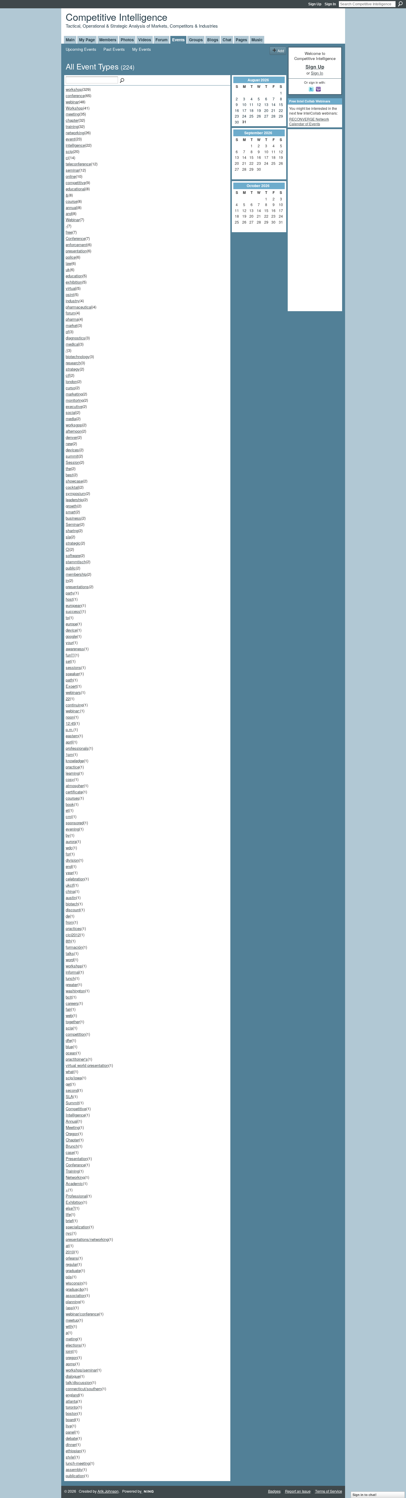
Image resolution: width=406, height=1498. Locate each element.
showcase (74, 481)
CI (68, 549)
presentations (77, 586)
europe (71, 624)
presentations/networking (87, 1239)
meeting (72, 114)
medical (72, 344)
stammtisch (76, 561)
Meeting (72, 1127)
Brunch (72, 1146)
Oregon (72, 1133)
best (69, 474)
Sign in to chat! (365, 1495)
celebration (75, 879)
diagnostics (75, 338)
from (69, 922)
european (73, 605)
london (71, 381)
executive (74, 406)
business (73, 518)
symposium (76, 493)
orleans (72, 1258)
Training (72, 1171)
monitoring (75, 400)
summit (72, 456)
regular (71, 1264)
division (72, 860)
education (74, 276)
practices (73, 928)
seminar (72, 170)
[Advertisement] (313, 220)
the (68, 468)
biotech (72, 904)
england (72, 1395)
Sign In (330, 4)
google (71, 636)
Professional (76, 1196)
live (69, 1426)
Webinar (73, 219)
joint (69, 1351)
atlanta (71, 1401)
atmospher (75, 785)
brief (69, 1220)
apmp (70, 1363)
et (67, 810)
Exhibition (74, 1202)
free (69, 232)
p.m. (69, 729)
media (71, 418)
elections (73, 1345)
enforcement (76, 244)
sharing (72, 530)
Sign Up (314, 4)
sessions (73, 667)
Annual (72, 1121)
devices (72, 450)
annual (71, 207)
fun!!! (70, 655)
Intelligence (75, 1115)
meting (71, 1339)
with (69, 1326)
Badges (274, 1491)
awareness (75, 648)
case (70, 1152)
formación (74, 947)
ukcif (70, 885)
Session (73, 462)
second (72, 1090)
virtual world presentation (87, 1065)
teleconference (78, 164)
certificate (74, 792)
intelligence (75, 145)
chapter (72, 120)
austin (71, 897)
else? (70, 1208)
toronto (72, 1407)
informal (72, 972)
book (70, 804)
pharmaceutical (79, 307)
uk (68, 269)
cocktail (72, 487)
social (71, 412)
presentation (76, 251)
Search (400, 4)
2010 (70, 1252)
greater (72, 984)
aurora (71, 841)
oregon (71, 1357)
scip (69, 151)
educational (75, 189)
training (72, 126)
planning (73, 1301)
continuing (74, 705)
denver (71, 437)
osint (70, 294)
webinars (73, 692)
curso (70, 387)
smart (70, 512)
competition (76, 1034)
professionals (77, 748)
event (70, 139)
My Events (141, 49)
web (69, 1015)
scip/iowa (74, 1078)
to (67, 617)
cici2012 (73, 934)
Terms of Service (328, 1491)
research (73, 363)
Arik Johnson (108, 1491)
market (72, 325)
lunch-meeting (78, 1463)
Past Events (114, 49)
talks (70, 953)
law (68, 263)
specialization (77, 1227)
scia (69, 1028)
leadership (74, 499)
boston (71, 1413)
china (70, 891)
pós (69, 1276)
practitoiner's (77, 1059)
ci (67, 157)
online (71, 176)
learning (72, 773)
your (69, 642)
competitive (76, 182)
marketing (74, 394)
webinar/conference (82, 1314)
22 (68, 698)
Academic (74, 1183)
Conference (75, 238)
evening (72, 829)
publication (75, 1475)
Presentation (76, 1158)
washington (75, 991)
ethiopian (73, 1450)
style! (70, 1457)
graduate (73, 1270)
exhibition (74, 282)
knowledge (75, 760)
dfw (69, 1040)
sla (68, 537)
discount (73, 909)
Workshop (74, 108)
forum (70, 313)
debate (71, 1438)
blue (69, 1046)
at (67, 1245)
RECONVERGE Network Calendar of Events (309, 121)
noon (70, 717)
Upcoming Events (81, 49)
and (69, 213)
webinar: (73, 711)
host (69, 599)
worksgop (74, 425)
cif (68, 375)
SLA (69, 1096)
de (68, 916)
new (69, 443)
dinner (71, 1444)
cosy (70, 779)
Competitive (76, 1108)
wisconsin (74, 1283)
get (68, 1084)
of (67, 331)
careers (72, 1003)
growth (71, 506)
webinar (72, 102)
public (71, 568)
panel (70, 1432)
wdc (69, 847)
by (68, 835)
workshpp (74, 966)
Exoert (71, 686)
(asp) (70, 1307)
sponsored (75, 822)
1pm (69, 754)
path (69, 680)
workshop (74, 89)
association (75, 1295)
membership (76, 574)
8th (68, 941)
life (68, 1214)
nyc (69, 1233)
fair (68, 1009)
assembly (74, 1469)
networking (75, 132)
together (73, 1021)
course (71, 201)
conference (75, 95)
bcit (69, 997)
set (68, 661)
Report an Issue (298, 1491)
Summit (72, 1102)
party (70, 593)
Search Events (122, 80)
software (73, 555)
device (71, 630)
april (69, 742)
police (71, 257)
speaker (72, 673)
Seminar (73, 524)
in (67, 580)
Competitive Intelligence (116, 16)
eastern (72, 735)
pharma (72, 319)
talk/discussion (79, 1382)
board (70, 1419)
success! (73, 611)
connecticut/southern (84, 1388)
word (70, 959)
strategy (73, 369)
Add (281, 50)
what (70, 1071)
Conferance (75, 1165)
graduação (75, 1289)
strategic (73, 543)
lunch (70, 978)
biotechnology (77, 356)
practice (72, 767)
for (68, 854)
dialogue (73, 1376)
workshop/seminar (81, 1370)
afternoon (74, 431)
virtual (71, 288)
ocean (71, 1053)
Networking (75, 1177)
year (69, 872)
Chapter (72, 1140)
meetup (72, 1320)
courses (72, 798)
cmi (69, 816)
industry (72, 300)
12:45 (70, 723)
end (69, 866)
